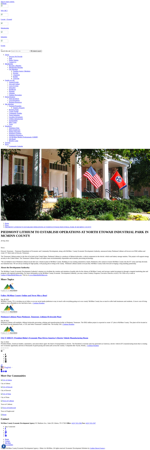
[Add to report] (2, 371)
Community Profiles (15, 113)
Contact (7, 441)
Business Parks (14, 109)
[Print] (6, 360)
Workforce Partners (15, 133)
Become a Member (15, 66)
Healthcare (12, 89)
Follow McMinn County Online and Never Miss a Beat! (24, 295)
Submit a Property (19, 108)
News (7, 144)
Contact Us (12, 62)
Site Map (8, 443)
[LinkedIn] (5, 358)
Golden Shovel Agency (97, 448)
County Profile (13, 111)
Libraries (12, 93)
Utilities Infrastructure (16, 119)
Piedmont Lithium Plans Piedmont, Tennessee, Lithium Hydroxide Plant (31, 317)
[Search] (1, 365)
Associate (16, 78)
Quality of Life (9, 80)
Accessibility (9, 445)
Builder (15, 77)
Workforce (8, 126)
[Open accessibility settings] (4, 446)
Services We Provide (15, 56)
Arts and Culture (14, 84)
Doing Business (10, 97)
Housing (11, 91)
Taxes (11, 124)
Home (7, 439)
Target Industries (14, 115)
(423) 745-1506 (77, 423)
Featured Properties (15, 106)
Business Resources (15, 102)
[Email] (6, 362)
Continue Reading (38, 303)
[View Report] (4, 371)
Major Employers (14, 130)
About (7, 55)
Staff (10, 58)
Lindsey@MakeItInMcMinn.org (11, 275)
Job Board (12, 139)
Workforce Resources (16, 135)
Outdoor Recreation (15, 95)
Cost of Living (13, 86)
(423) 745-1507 (91, 423)
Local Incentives (14, 100)
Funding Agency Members (21, 71)
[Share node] (1, 351)
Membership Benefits (16, 67)
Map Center (13, 122)
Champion (16, 75)
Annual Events (14, 82)
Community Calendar (16, 146)
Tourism (7, 142)
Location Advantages (16, 117)
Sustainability (13, 120)
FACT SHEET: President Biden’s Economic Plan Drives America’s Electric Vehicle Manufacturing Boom (44, 338)
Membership (9, 64)
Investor (15, 73)
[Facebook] (5, 354)
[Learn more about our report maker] (6, 371)
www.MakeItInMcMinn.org (38, 275)
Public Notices (13, 60)
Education (12, 88)
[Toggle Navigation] (1, 49)
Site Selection (9, 104)
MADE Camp (13, 141)
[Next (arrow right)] (3, 349)
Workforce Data (14, 128)
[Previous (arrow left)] (1, 349)
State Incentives (14, 99)
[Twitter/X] (6, 356)
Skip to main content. (7, 2)
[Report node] (1, 369)
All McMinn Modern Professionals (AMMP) (23, 137)
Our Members (13, 69)
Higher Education (14, 131)
